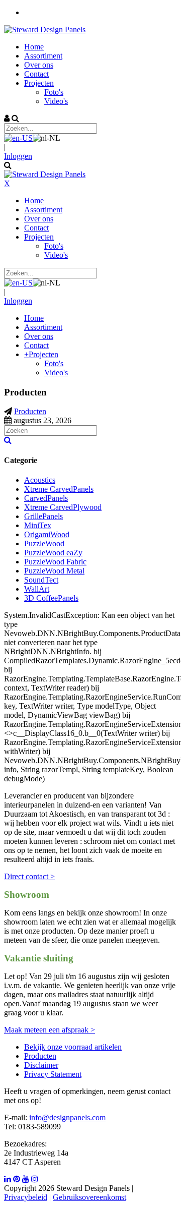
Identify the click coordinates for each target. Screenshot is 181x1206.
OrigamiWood (46, 534)
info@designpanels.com (67, 1117)
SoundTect (41, 580)
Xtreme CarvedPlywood (63, 507)
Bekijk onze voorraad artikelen (73, 1047)
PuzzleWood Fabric (55, 561)
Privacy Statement (52, 1074)
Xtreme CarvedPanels (59, 489)
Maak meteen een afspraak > (49, 1029)
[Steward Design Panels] (44, 29)
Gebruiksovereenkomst (89, 1197)
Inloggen (18, 156)
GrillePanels (43, 516)
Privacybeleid (25, 1197)
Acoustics (39, 480)
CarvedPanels (46, 498)
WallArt (36, 589)
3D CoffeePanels (51, 598)
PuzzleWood (44, 543)
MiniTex (37, 525)
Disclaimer (41, 1065)
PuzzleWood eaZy (53, 552)
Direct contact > (29, 876)
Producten (40, 1056)
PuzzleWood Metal (54, 570)
